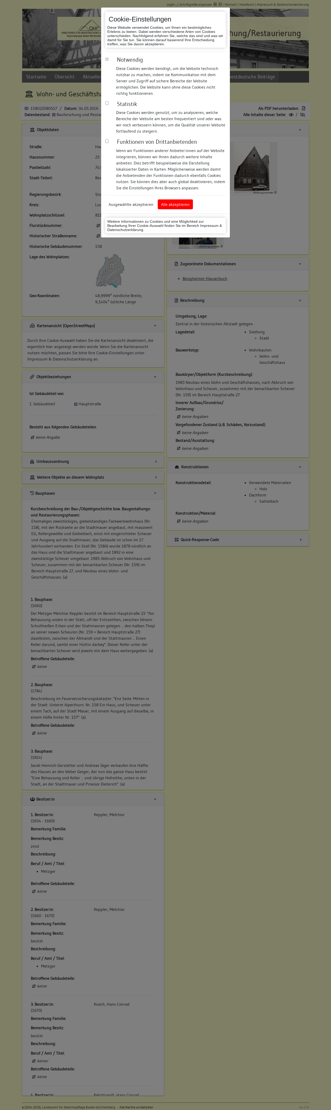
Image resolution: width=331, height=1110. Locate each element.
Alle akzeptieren (175, 204)
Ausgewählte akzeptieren (131, 204)
